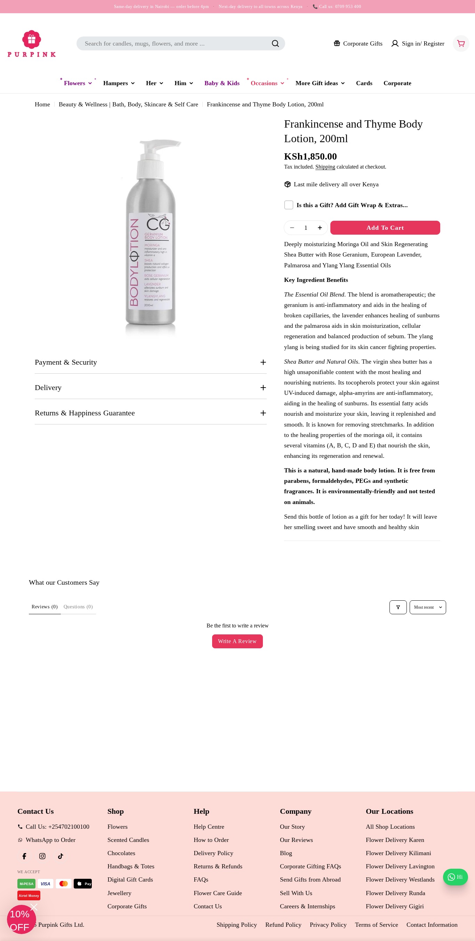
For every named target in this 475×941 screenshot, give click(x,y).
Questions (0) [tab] (78, 606)
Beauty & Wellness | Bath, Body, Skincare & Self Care (128, 104)
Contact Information (432, 924)
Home (42, 104)
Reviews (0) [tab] (45, 606)
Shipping (325, 167)
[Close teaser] (34, 907)
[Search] (275, 43)
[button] (21, 919)
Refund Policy (283, 924)
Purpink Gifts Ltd (60, 924)
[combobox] (181, 43)
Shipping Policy (237, 924)
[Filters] (398, 607)
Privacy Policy (328, 924)
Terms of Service (376, 924)
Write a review (237, 641)
